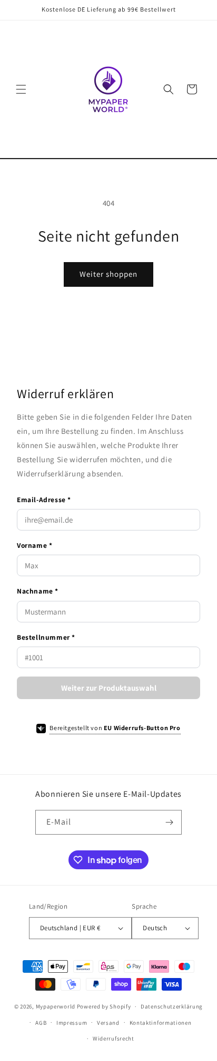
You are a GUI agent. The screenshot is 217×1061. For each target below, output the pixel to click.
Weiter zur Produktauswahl (108, 688)
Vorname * (34, 545)
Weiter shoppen (108, 274)
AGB (40, 1022)
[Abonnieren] (169, 822)
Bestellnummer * (46, 637)
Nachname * (37, 591)
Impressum (71, 1022)
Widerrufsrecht (113, 1038)
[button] (21, 89)
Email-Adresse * (44, 499)
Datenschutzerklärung (172, 1006)
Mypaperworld (55, 1006)
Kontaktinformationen (161, 1022)
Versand (108, 1022)
